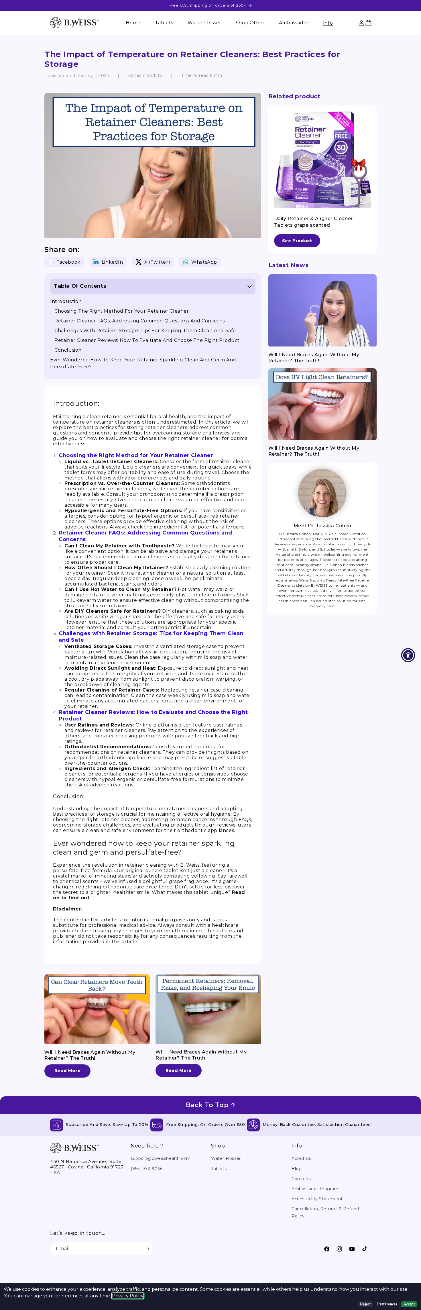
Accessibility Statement (317, 1198)
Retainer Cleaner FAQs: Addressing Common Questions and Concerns (139, 321)
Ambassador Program (315, 1188)
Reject (365, 1304)
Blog (297, 1168)
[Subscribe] (147, 1248)
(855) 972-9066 (146, 1168)
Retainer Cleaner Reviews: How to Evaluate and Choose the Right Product (147, 340)
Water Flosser (226, 1158)
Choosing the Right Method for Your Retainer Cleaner (121, 311)
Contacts (301, 1178)
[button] (328, 23)
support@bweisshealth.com (160, 1158)
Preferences (387, 1304)
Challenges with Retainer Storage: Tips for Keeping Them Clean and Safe (145, 330)
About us (301, 1158)
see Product (297, 240)
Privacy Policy (127, 1296)
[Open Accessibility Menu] (408, 655)
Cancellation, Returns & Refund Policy (325, 1212)
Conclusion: (68, 350)
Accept (409, 1304)
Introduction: (66, 301)
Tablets (219, 1168)
